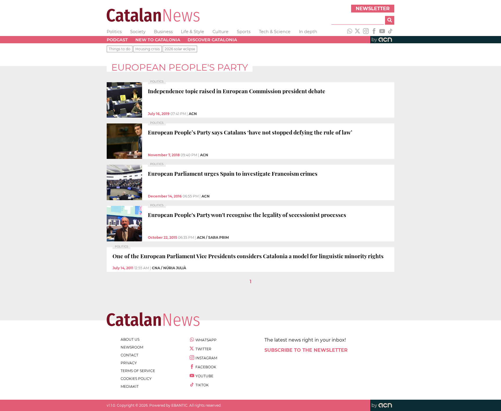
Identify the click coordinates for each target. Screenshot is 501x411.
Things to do (119, 49)
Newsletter (373, 8)
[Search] (389, 20)
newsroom (132, 347)
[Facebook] (374, 31)
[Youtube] (382, 31)
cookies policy (136, 378)
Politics (114, 31)
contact (129, 355)
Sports (244, 31)
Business (163, 31)
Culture (220, 31)
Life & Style (192, 31)
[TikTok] (390, 31)
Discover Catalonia (212, 39)
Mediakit (130, 386)
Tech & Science (275, 31)
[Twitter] (358, 31)
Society (138, 31)
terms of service (138, 371)
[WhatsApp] (350, 31)
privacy (129, 363)
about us (130, 339)
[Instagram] (366, 31)
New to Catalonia (157, 39)
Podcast (117, 39)
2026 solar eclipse (180, 49)
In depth (308, 31)
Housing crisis (147, 49)
